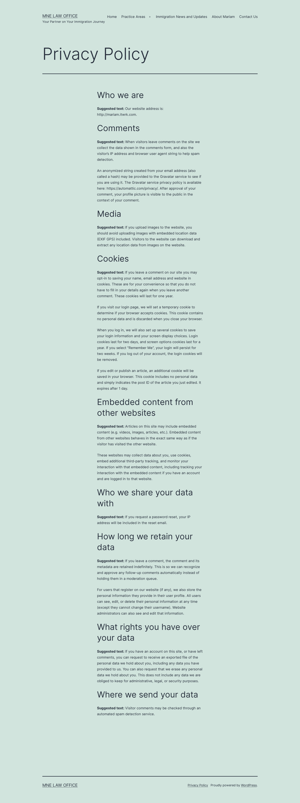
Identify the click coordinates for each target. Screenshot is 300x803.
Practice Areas (133, 17)
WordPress (249, 785)
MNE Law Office (60, 15)
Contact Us (248, 17)
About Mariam (223, 17)
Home (112, 17)
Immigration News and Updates (181, 17)
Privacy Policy (198, 785)
